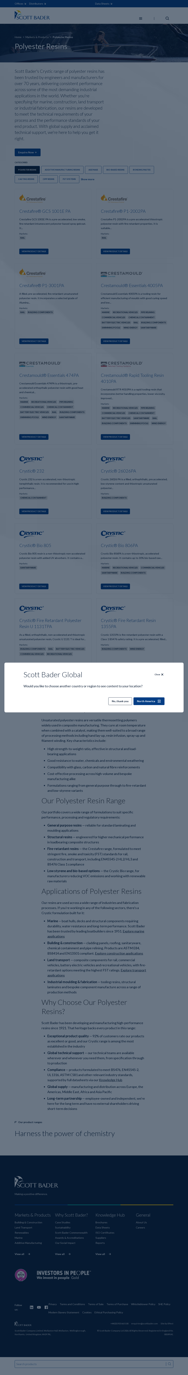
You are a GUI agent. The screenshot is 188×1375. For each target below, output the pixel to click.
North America (146, 701)
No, (120, 701)
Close (157, 674)
